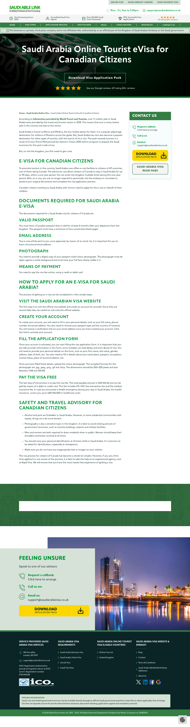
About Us (142, 676)
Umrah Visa (65, 663)
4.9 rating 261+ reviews (167, 20)
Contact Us (169, 25)
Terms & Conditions (147, 663)
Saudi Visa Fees (67, 668)
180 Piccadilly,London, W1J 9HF (30, 653)
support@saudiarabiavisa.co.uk (152, 146)
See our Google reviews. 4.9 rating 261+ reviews (111, 88)
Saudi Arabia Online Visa (38, 113)
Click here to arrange (147, 130)
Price (104, 25)
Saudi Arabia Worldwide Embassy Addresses (152, 669)
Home (12, 25)
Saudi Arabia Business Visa (71, 652)
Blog (140, 652)
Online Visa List (106, 652)
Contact (141, 658)
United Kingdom (106, 658)
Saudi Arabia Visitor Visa (70, 658)
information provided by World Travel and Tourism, (60, 119)
